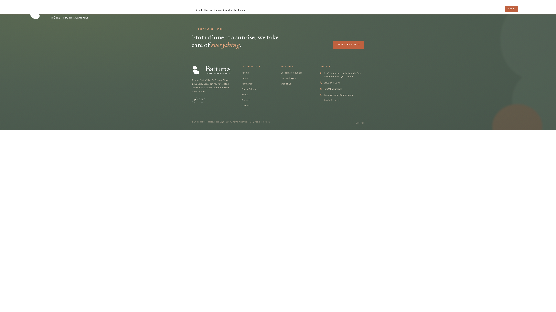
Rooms (245, 73)
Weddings (286, 83)
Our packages (288, 78)
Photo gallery (249, 89)
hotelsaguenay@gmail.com (338, 95)
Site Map (360, 123)
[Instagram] (202, 100)
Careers (246, 105)
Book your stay (347, 45)
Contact (246, 100)
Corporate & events (291, 73)
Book (511, 9)
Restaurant (247, 83)
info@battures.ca (333, 89)
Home (245, 78)
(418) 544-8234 (332, 82)
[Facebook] (194, 100)
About (245, 94)
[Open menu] (524, 9)
